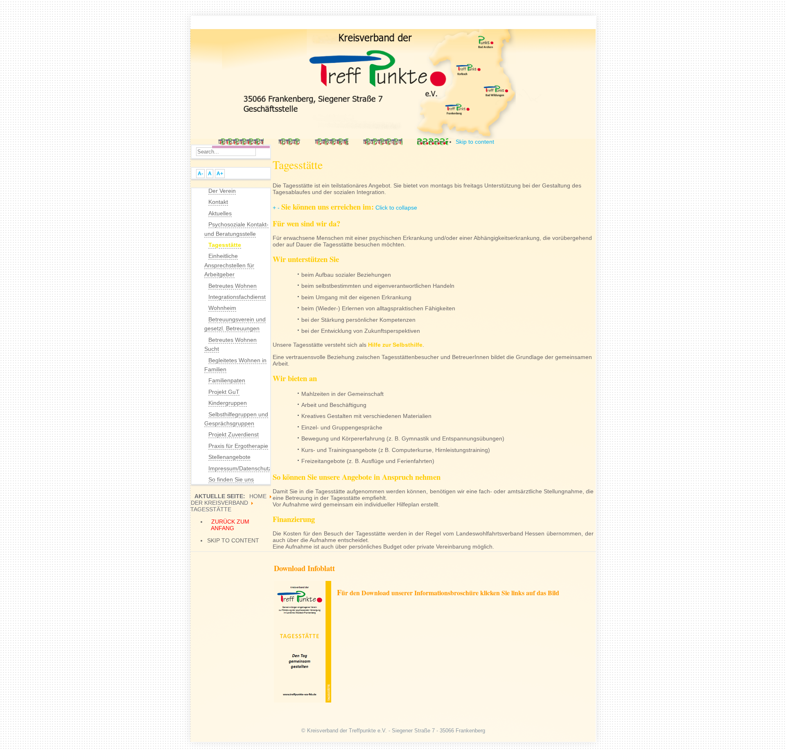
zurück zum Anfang (230, 524)
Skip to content (475, 141)
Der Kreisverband (219, 502)
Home (258, 496)
